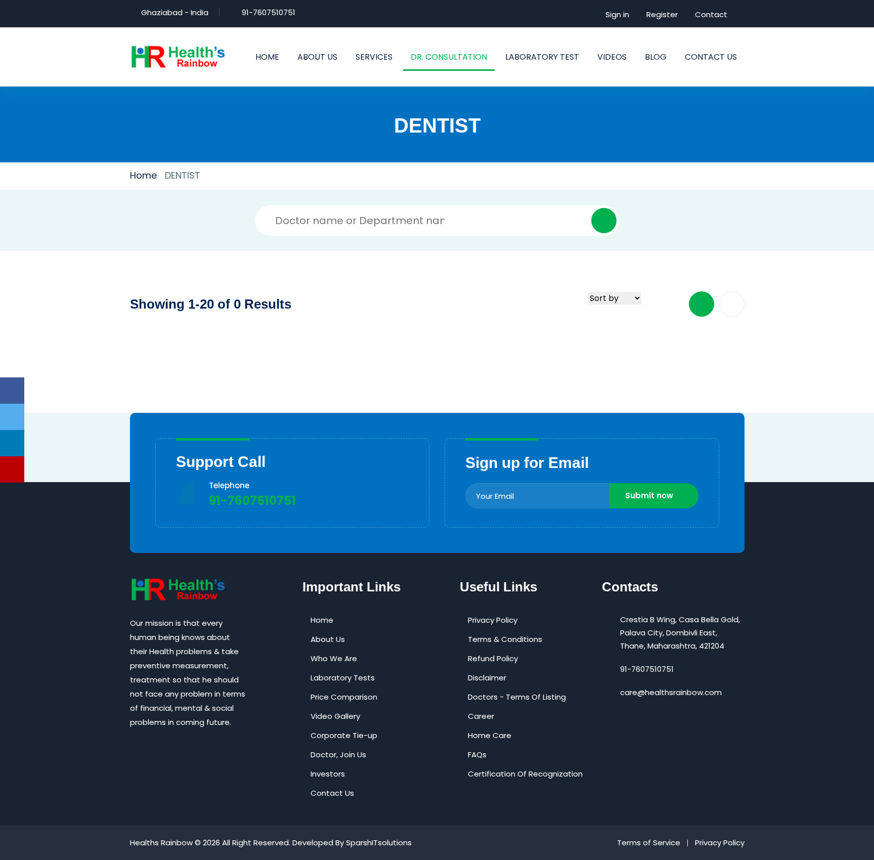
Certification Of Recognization (525, 773)
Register (662, 14)
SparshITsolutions (379, 842)
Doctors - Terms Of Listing (517, 697)
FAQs (477, 754)
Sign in (617, 14)
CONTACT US (711, 57)
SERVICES (374, 57)
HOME (267, 57)
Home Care (489, 735)
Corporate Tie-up (344, 735)
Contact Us (332, 793)
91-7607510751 (268, 12)
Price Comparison (344, 697)
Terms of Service (648, 842)
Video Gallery (335, 716)
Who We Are (334, 658)
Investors (328, 773)
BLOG (656, 57)
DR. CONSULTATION (449, 57)
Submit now (649, 495)
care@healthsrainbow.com (671, 692)
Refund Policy (493, 658)
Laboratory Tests (343, 677)
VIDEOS (612, 57)
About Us (328, 639)
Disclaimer (487, 677)
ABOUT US (317, 57)
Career (481, 716)
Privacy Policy (492, 620)
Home (143, 175)
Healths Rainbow (161, 842)
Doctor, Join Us (338, 754)
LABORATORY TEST (542, 57)
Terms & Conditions (505, 639)
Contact (711, 14)
